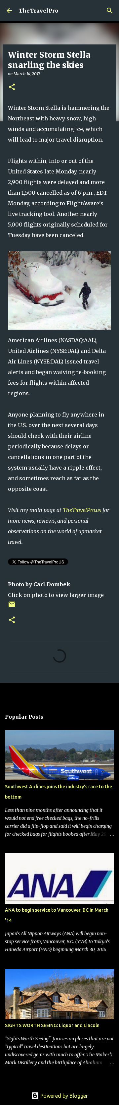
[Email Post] (12, 607)
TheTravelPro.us (82, 510)
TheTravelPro (38, 10)
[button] (12, 87)
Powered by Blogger (63, 1096)
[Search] (110, 11)
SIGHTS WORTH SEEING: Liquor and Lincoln (52, 1025)
